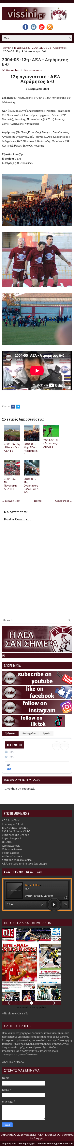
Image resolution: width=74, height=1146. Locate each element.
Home (38, 500)
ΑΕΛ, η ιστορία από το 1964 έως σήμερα (24, 863)
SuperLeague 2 (11, 838)
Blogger (39, 1138)
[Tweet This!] (18, 407)
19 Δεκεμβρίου (22, 47)
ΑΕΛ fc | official (11, 820)
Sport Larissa (10, 852)
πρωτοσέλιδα (26, 1007)
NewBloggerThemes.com (59, 1143)
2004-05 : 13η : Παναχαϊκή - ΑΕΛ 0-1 (11, 483)
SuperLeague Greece (15, 834)
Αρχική (7, 47)
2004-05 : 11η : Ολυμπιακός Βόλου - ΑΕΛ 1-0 (31, 485)
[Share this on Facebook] (13, 407)
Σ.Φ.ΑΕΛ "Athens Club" (16, 831)
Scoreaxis (28, 788)
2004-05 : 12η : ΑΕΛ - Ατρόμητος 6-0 (35, 62)
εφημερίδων (41, 1007)
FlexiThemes (18, 1143)
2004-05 (45, 47)
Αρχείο (46, 733)
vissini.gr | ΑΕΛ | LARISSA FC (42, 1134)
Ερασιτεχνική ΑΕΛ (12, 824)
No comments (33, 70)
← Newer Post (11, 500)
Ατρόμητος (59, 47)
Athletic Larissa (12, 856)
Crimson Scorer (12, 849)
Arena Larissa (11, 845)
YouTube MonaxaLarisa (17, 859)
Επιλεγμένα (29, 733)
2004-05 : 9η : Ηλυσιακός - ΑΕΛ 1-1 (12, 447)
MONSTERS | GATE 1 (15, 827)
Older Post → (63, 500)
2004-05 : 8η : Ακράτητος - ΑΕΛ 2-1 (51, 443)
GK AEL (6, 841)
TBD (8, 768)
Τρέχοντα (10, 733)
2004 (35, 47)
